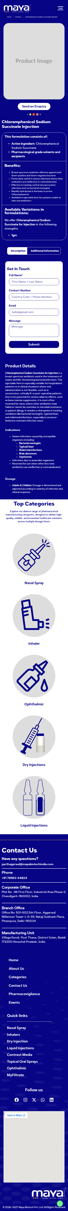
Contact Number (20, 290)
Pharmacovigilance (24, 994)
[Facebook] (16, 1099)
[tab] (17, 250)
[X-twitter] (34, 1099)
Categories (18, 977)
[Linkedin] (51, 1099)
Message (15, 321)
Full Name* (16, 275)
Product (18, 17)
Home (9, 17)
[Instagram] (25, 1099)
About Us (16, 969)
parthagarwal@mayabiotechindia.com (27, 864)
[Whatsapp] (42, 1099)
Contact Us (18, 986)
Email (12, 305)
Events (14, 1003)
